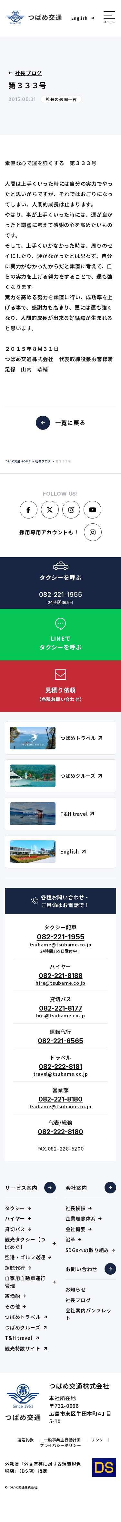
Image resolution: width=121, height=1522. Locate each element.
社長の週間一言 (61, 99)
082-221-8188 (61, 976)
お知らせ (76, 1289)
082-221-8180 (60, 1099)
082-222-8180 (60, 1132)
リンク (97, 1440)
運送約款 (25, 1440)
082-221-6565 (60, 1041)
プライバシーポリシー (60, 1445)
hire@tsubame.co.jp (60, 983)
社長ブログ (78, 1300)
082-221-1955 (61, 937)
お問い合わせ (82, 1269)
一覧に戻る (70, 422)
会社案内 (76, 1187)
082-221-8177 (60, 1008)
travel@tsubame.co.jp (60, 1074)
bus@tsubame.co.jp (60, 1015)
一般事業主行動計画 (62, 1440)
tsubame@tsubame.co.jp (61, 944)
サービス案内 (21, 1187)
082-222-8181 (60, 1067)
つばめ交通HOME (18, 461)
